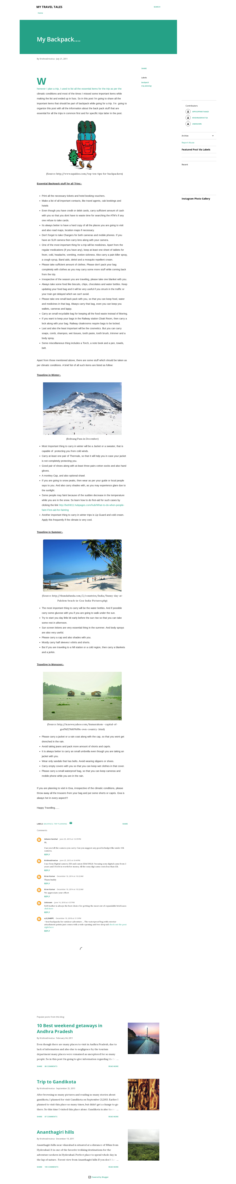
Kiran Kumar (49, 876)
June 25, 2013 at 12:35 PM (70, 839)
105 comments (51, 1167)
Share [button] (144, 68)
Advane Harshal (51, 839)
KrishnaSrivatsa (51, 860)
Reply (47, 854)
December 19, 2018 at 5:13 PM (68, 918)
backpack (145, 82)
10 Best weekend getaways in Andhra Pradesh (69, 1028)
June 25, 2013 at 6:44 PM (70, 860)
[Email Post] (70, 824)
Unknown (48, 902)
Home (40, 13)
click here (48, 908)
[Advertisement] (78, 985)
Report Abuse (188, 142)
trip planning (146, 86)
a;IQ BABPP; (49, 918)
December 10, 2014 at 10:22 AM (70, 876)
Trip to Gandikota (56, 1082)
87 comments (51, 1116)
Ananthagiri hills (55, 1132)
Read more (113, 1066)
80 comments (51, 1066)
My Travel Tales (49, 7)
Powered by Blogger (100, 1177)
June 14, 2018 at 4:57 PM (64, 902)
